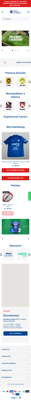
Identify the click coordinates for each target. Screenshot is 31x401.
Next (29, 82)
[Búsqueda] (3, 19)
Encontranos (11, 315)
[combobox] (15, 19)
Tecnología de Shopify (19, 384)
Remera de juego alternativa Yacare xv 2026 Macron (15, 162)
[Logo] (15, 11)
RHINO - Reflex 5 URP (7, 205)
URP (12, 384)
